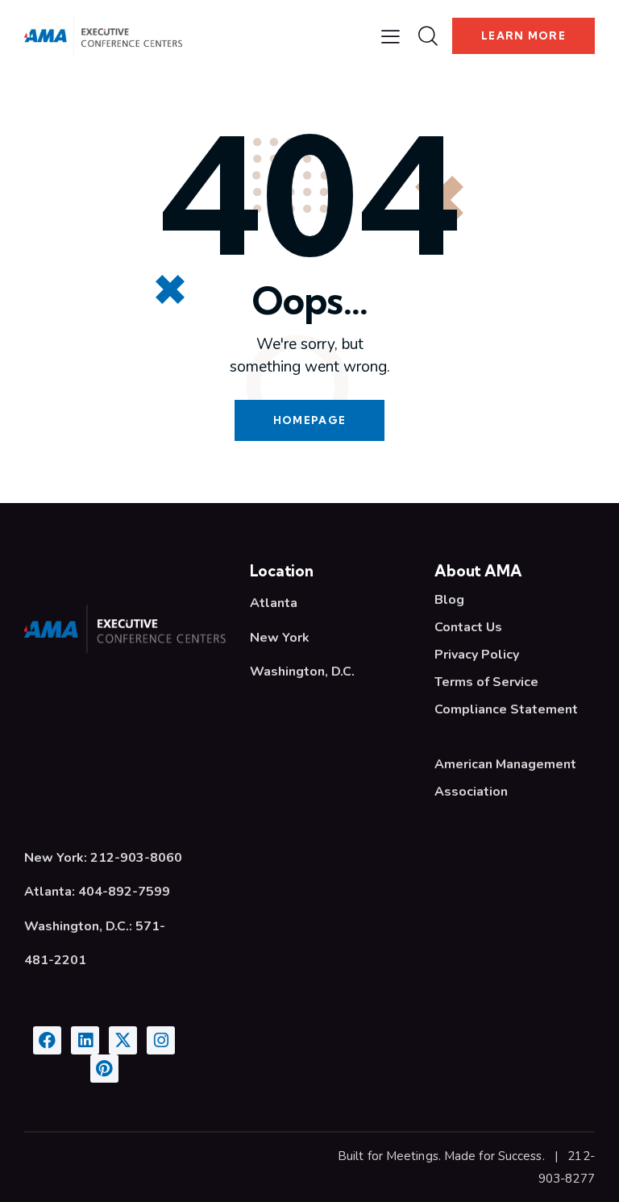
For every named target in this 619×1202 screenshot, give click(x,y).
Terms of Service (486, 682)
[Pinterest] (104, 1068)
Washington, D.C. (302, 671)
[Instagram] (161, 1040)
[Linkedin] (85, 1040)
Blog (449, 600)
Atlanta (273, 603)
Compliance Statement (506, 709)
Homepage (309, 420)
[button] (390, 36)
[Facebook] (47, 1040)
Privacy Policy (476, 654)
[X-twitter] (123, 1040)
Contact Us (468, 627)
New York (280, 638)
